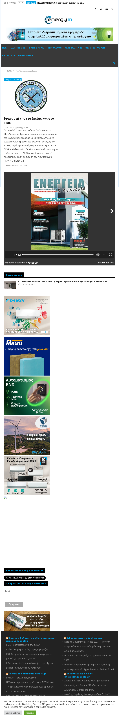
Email (7, 591)
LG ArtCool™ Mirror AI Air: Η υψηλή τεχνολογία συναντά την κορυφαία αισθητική (62, 281)
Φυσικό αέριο (36, 47)
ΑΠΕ (80, 47)
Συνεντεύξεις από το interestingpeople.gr (78, 675)
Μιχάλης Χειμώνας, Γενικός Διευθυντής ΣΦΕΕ (87, 694)
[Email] (107, 9)
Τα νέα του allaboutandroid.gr (27, 673)
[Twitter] (101, 9)
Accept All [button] (30, 712)
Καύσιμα (70, 47)
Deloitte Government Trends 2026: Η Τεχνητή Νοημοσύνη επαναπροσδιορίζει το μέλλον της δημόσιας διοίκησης (87, 646)
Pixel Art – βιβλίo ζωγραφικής (21, 677)
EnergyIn (21, 128)
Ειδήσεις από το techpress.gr (85, 637)
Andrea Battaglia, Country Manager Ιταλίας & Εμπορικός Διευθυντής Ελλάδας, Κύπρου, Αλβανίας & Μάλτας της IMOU (87, 685)
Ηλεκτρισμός (33, 3)
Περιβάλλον (55, 47)
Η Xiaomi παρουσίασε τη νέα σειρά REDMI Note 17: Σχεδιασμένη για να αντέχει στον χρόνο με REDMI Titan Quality (30, 687)
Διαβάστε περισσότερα (16, 165)
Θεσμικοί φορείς (95, 47)
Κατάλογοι (8, 55)
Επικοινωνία (25, 55)
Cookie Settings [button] (13, 712)
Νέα (4, 47)
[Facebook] (95, 9)
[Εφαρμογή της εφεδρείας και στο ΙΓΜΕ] (31, 96)
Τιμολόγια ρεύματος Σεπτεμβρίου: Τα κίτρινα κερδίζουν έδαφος (65, 3)
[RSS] (112, 9)
